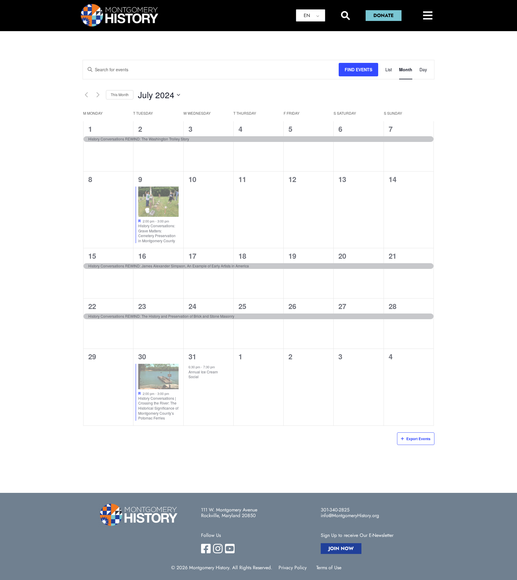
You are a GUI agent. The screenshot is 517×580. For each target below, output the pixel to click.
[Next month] (97, 95)
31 (192, 356)
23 (142, 306)
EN (307, 15)
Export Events (418, 438)
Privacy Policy (293, 567)
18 (242, 256)
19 (292, 256)
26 (292, 306)
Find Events (358, 69)
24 (192, 306)
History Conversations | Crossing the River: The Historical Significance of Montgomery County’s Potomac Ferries (158, 408)
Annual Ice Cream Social (203, 374)
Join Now (341, 548)
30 (142, 356)
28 (392, 306)
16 (142, 256)
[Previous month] (86, 95)
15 (92, 256)
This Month (120, 94)
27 (342, 306)
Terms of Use (328, 567)
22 (92, 306)
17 (192, 256)
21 (392, 256)
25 (242, 306)
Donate (383, 15)
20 (342, 256)
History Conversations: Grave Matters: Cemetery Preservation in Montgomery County (157, 233)
